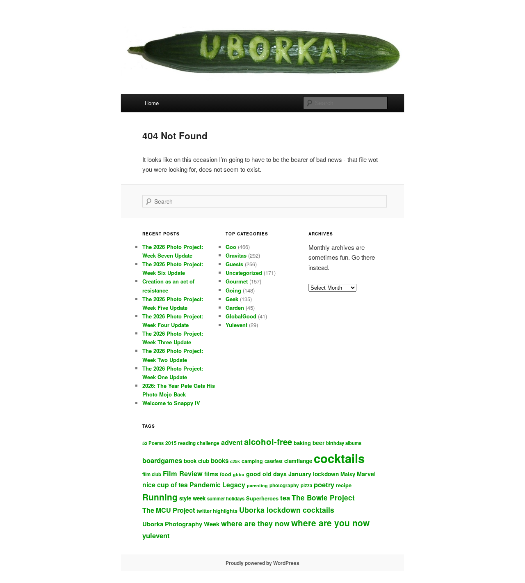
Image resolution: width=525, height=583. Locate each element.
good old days (266, 474)
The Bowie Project (323, 497)
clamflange (298, 461)
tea (285, 497)
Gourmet (237, 281)
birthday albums (343, 443)
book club (196, 461)
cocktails (339, 458)
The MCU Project (168, 510)
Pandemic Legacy (217, 484)
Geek (232, 299)
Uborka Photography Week (180, 523)
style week (192, 498)
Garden (235, 307)
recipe (344, 485)
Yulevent (236, 325)
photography (284, 485)
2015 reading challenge (192, 443)
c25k (235, 461)
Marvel (366, 474)
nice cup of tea (165, 484)
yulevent (156, 535)
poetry (324, 484)
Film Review (183, 473)
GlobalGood (241, 316)
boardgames (162, 460)
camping (252, 461)
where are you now (330, 523)
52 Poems (153, 443)
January (299, 474)
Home (152, 103)
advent (231, 442)
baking (302, 443)
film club (151, 474)
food (225, 474)
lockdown (326, 474)
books (219, 460)
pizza (306, 485)
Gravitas (236, 255)
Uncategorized (244, 273)
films (211, 474)
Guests (234, 264)
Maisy (347, 474)
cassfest (274, 461)
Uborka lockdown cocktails (286, 510)
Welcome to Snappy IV (171, 403)
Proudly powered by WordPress (262, 563)
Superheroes (262, 498)
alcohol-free (268, 441)
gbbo (238, 474)
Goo (231, 247)
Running (160, 497)
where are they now (255, 523)
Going (233, 290)
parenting (257, 485)
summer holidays (225, 498)
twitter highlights (216, 510)
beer (318, 443)
